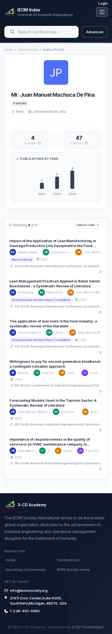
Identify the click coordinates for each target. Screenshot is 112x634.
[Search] (12, 32)
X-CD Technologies (88, 627)
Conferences (28, 49)
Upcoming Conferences (25, 569)
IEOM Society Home (73, 569)
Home (8, 49)
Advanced (94, 32)
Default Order (86, 225)
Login (103, 3)
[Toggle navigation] (102, 12)
